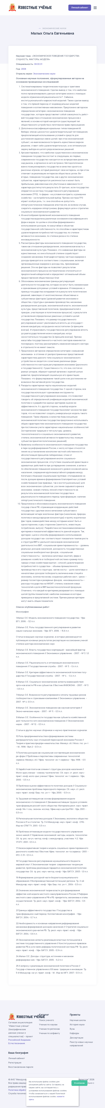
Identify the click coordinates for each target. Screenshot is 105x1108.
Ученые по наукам (48, 1024)
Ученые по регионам (49, 1028)
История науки (77, 1024)
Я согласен (79, 1083)
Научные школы (78, 1020)
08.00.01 (38, 64)
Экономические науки (54, 28)
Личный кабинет (79, 7)
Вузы (72, 1028)
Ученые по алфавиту (49, 1033)
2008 (23, 69)
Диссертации (76, 1037)
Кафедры (74, 1033)
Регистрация (14, 1062)
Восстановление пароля (20, 1067)
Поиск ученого (46, 1020)
